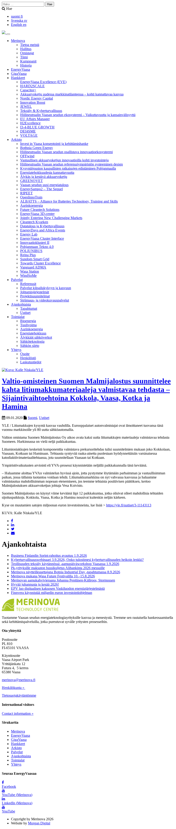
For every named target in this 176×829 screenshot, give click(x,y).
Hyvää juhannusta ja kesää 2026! (35, 584)
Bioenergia (28, 321)
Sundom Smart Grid (34, 259)
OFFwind (27, 156)
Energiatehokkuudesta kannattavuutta (47, 172)
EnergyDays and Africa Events (42, 230)
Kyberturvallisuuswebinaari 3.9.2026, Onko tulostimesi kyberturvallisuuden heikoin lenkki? (77, 560)
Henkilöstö (28, 358)
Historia (26, 65)
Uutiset (25, 313)
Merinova (18, 41)
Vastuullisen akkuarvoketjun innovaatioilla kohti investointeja (64, 160)
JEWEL (26, 107)
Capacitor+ (28, 90)
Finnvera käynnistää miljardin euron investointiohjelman (51, 593)
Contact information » (17, 713)
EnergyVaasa (20, 69)
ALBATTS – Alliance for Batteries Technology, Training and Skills (69, 201)
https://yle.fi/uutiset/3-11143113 (128, 505)
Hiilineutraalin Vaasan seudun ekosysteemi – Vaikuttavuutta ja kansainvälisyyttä (77, 115)
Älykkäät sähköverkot (36, 337)
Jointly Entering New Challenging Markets (51, 218)
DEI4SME (28, 131)
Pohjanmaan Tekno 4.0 (37, 247)
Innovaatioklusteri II (34, 243)
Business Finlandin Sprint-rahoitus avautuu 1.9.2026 (49, 555)
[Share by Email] (13, 533)
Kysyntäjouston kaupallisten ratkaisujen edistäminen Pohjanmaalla (68, 168)
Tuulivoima (28, 325)
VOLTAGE (29, 135)
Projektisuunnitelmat (35, 296)
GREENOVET (31, 181)
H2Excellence (30, 123)
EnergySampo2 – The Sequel (41, 189)
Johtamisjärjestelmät (34, 292)
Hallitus (25, 49)
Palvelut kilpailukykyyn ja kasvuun (45, 288)
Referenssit (28, 284)
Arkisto (16, 139)
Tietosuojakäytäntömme (19, 695)
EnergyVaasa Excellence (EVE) (43, 82)
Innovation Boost (32, 102)
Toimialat (18, 317)
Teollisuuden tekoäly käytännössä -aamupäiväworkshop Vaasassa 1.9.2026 (65, 564)
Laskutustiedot (30, 362)
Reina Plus (28, 255)
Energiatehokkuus (33, 333)
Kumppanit (28, 61)
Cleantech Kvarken (34, 222)
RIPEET (26, 193)
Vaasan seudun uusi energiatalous (44, 185)
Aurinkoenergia (31, 205)
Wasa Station (29, 271)
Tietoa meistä (29, 45)
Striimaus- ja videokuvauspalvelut (44, 300)
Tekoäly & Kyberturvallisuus (41, 111)
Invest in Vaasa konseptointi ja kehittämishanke (54, 144)
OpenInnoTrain (31, 197)
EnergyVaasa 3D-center (37, 214)
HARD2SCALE (32, 86)
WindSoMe (28, 275)
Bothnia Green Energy (36, 148)
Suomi (32, 418)
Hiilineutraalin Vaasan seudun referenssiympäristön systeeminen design (71, 164)
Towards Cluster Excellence (40, 263)
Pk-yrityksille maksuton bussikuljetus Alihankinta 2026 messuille (58, 568)
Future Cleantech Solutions (39, 210)
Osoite (25, 354)
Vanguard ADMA (33, 267)
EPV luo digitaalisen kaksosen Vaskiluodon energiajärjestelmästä (58, 588)
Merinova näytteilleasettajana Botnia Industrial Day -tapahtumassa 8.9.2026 (65, 572)
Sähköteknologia (32, 341)
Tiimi (24, 57)
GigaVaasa (19, 74)
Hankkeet (18, 78)
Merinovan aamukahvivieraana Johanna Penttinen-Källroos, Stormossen (63, 580)
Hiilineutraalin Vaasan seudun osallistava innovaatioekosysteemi (66, 152)
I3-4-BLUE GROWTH (37, 127)
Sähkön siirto (29, 346)
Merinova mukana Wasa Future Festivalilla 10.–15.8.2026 (53, 576)
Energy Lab (28, 234)
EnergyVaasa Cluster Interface (42, 238)
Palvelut (17, 280)
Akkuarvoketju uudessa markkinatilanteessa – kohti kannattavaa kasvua (72, 94)
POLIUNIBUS (31, 251)
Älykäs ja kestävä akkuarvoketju (43, 177)
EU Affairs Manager (35, 119)
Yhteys (16, 350)
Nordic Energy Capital (36, 98)
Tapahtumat (28, 308)
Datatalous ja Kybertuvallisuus (42, 226)
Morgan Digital (39, 823)
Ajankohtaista (21, 304)
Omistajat (27, 53)
